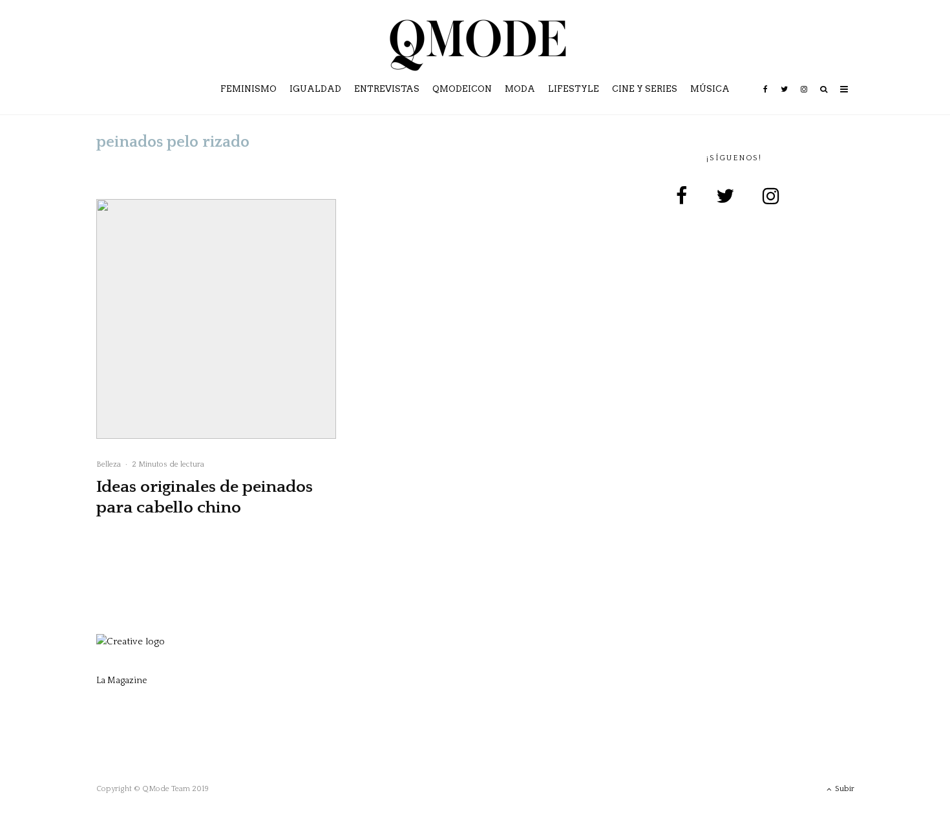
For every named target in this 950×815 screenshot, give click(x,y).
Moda (520, 89)
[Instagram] (804, 98)
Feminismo (248, 89)
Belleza (108, 464)
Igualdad (315, 89)
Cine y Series (644, 89)
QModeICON (462, 89)
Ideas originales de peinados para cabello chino (204, 497)
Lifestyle (573, 89)
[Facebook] (765, 98)
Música (710, 89)
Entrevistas (386, 89)
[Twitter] (784, 98)
